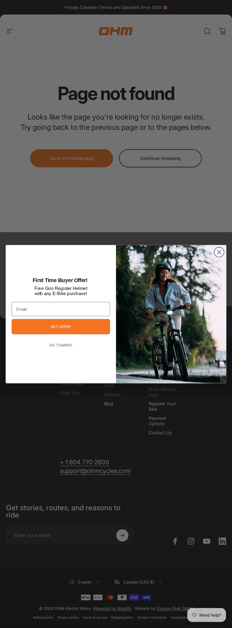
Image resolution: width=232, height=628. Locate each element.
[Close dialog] (219, 252)
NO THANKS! (61, 345)
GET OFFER (61, 326)
